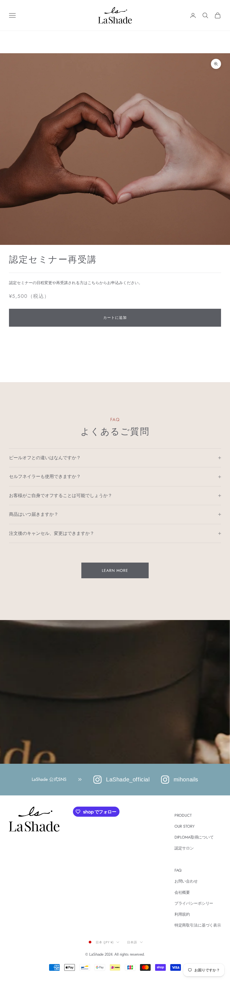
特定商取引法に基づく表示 (197, 925)
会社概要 (182, 892)
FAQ (178, 870)
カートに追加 (115, 317)
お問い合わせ (186, 881)
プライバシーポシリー (193, 903)
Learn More (115, 570)
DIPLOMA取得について (194, 837)
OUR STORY (184, 826)
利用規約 (182, 914)
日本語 (132, 942)
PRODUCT (183, 815)
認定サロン (184, 848)
